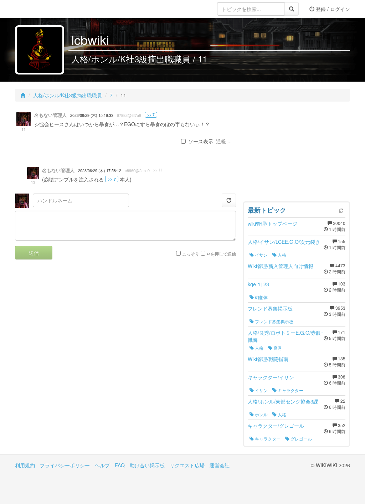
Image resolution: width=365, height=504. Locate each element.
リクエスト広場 (187, 465)
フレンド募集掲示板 (270, 308)
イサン (261, 255)
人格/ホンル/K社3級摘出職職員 (67, 95)
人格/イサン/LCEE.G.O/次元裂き (284, 241)
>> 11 (158, 170)
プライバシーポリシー (65, 465)
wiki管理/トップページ (272, 223)
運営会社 (220, 465)
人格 (281, 255)
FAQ (120, 465)
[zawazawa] (43, 9)
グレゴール (300, 439)
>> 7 (151, 114)
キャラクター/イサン (271, 377)
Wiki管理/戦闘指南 (268, 358)
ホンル (261, 414)
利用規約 (25, 465)
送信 (34, 252)
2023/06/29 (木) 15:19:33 (91, 115)
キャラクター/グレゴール (276, 425)
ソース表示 (200, 141)
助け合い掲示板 (147, 465)
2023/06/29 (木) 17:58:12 (99, 170)
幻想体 (261, 297)
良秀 (277, 348)
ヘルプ (102, 465)
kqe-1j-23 (258, 284)
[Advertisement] (296, 153)
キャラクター (290, 390)
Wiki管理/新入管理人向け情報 (280, 265)
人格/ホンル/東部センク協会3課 (283, 401)
